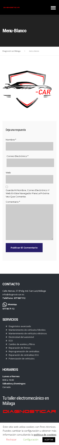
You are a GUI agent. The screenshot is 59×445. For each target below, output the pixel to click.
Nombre (11, 139)
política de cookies (45, 434)
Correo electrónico (17, 156)
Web (8, 172)
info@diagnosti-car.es (13, 294)
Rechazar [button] (11, 439)
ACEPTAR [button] (48, 439)
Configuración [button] (30, 439)
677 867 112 (19, 298)
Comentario (13, 201)
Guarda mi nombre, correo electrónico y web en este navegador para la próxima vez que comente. (27, 193)
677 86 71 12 (8, 308)
